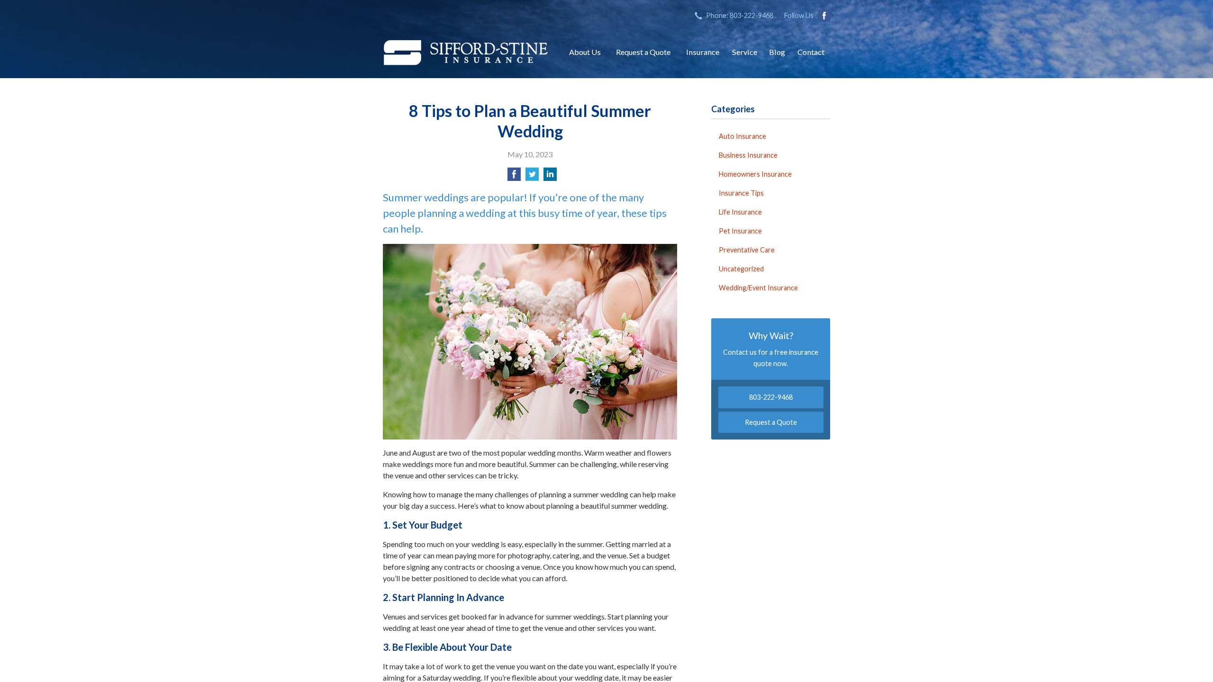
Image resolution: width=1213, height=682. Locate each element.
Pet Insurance (740, 231)
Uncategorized (741, 269)
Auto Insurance (742, 136)
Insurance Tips (741, 193)
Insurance (702, 51)
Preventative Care (747, 250)
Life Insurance (740, 212)
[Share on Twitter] (532, 176)
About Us (585, 51)
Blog (777, 51)
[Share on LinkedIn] (550, 176)
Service (744, 51)
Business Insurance (748, 155)
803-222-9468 (771, 397)
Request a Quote (643, 51)
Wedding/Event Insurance (758, 288)
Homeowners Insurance (755, 174)
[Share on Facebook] (514, 176)
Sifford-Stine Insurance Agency (466, 52)
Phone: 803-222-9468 (739, 15)
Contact (810, 51)
